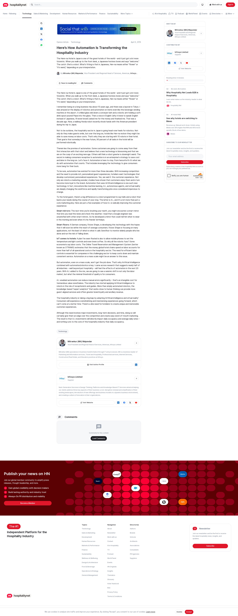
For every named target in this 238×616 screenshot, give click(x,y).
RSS (108, 588)
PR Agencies (134, 554)
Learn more (150, 612)
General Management (90, 575)
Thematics (111, 575)
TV (172, 14)
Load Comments (98, 438)
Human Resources (69, 14)
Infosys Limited (115, 345)
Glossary (110, 579)
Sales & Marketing (41, 14)
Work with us (217, 5)
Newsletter (111, 533)
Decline (179, 612)
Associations (134, 545)
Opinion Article (63, 42)
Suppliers (133, 558)
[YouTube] (136, 403)
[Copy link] (41, 23)
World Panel (193, 14)
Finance (102, 14)
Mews (173, 134)
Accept (189, 612)
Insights (110, 571)
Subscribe (185, 162)
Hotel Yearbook (113, 584)
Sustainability (112, 14)
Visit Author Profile (96, 364)
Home (5, 14)
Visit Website (88, 402)
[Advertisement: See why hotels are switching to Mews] (168, 133)
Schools (133, 537)
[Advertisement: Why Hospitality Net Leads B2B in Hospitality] (168, 105)
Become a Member (27, 503)
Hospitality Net (176, 105)
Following (12, 14)
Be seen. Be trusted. (178, 89)
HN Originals (112, 567)
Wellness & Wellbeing (90, 558)
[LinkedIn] (136, 364)
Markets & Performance (87, 14)
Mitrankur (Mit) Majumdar (73, 73)
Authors (133, 529)
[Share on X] (41, 34)
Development (55, 14)
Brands (132, 533)
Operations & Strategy (90, 571)
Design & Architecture (90, 562)
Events (204, 14)
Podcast (181, 14)
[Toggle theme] (202, 4)
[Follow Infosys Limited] (136, 378)
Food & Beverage (88, 567)
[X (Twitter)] (130, 403)
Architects (133, 541)
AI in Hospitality (161, 14)
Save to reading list (68, 83)
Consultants (134, 550)
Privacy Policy (112, 592)
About (109, 529)
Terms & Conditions (114, 596)
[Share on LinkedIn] (41, 29)
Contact (110, 541)
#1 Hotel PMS (176, 115)
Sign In (230, 5)
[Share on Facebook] (41, 39)
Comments (88, 83)
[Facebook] (124, 403)
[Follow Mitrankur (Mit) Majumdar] (136, 343)
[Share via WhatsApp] (41, 45)
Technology (27, 14)
